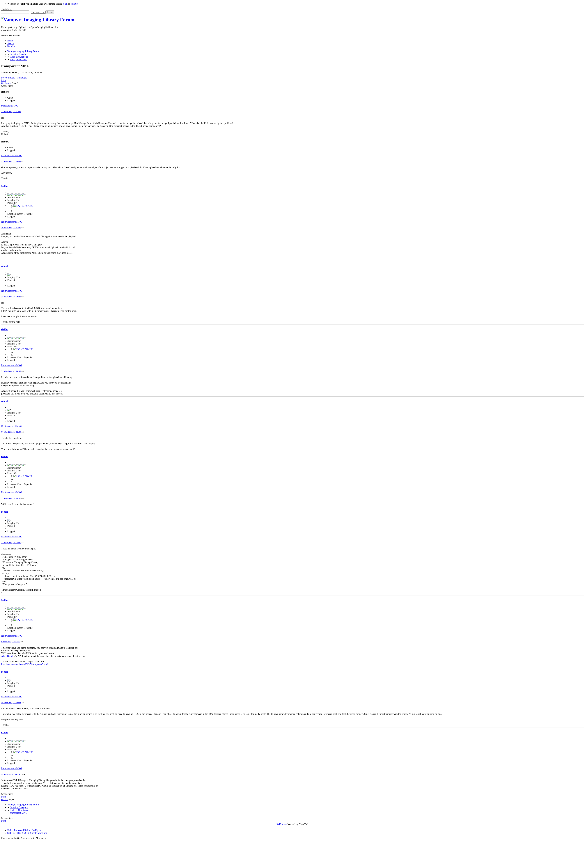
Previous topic (8, 77)
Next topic (22, 77)
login (65, 3)
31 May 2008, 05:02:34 (11, 432)
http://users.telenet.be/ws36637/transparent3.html (24, 664)
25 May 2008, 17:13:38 (11, 228)
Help (9, 830)
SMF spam (281, 824)
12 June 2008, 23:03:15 (11, 774)
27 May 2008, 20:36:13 (11, 297)
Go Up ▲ (36, 830)
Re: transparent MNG (11, 155)
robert (4, 266)
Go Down (6, 83)
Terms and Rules (22, 830)
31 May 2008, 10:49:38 (11, 498)
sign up (74, 3)
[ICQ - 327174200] (23, 205)
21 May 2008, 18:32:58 (11, 111)
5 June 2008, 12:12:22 (10, 642)
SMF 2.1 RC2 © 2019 (18, 833)
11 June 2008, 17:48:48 (11, 702)
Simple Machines (38, 833)
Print (3, 80)
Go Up (4, 799)
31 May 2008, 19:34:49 (11, 543)
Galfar (4, 186)
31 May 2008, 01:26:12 (11, 371)
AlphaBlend (7, 656)
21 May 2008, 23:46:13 (11, 161)
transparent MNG (9, 105)
